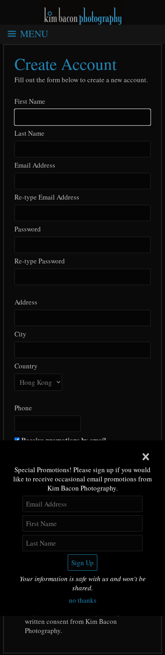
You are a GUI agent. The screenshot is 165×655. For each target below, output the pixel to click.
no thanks (83, 600)
